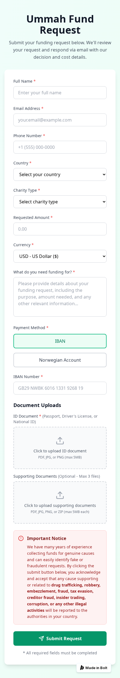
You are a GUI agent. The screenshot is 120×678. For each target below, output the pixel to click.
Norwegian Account (60, 360)
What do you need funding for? (44, 272)
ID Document (55, 418)
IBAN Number (28, 376)
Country (22, 163)
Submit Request (64, 638)
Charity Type (26, 190)
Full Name (24, 81)
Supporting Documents (56, 476)
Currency (23, 244)
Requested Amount (33, 217)
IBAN (60, 341)
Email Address (28, 108)
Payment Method (31, 327)
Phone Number (29, 135)
